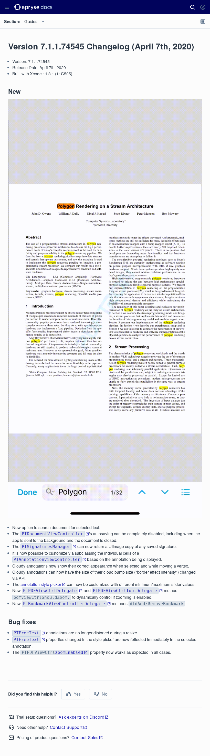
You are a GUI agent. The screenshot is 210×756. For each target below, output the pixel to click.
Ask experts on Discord (81, 717)
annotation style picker (40, 584)
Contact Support (66, 727)
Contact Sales (84, 737)
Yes (77, 694)
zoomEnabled (69, 652)
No (105, 694)
